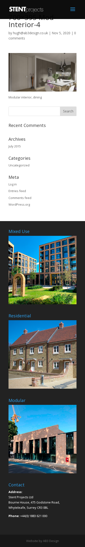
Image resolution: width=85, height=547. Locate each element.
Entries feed (17, 191)
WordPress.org (19, 204)
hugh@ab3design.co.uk (30, 33)
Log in (12, 184)
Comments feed (19, 198)
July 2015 (14, 146)
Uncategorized (19, 165)
